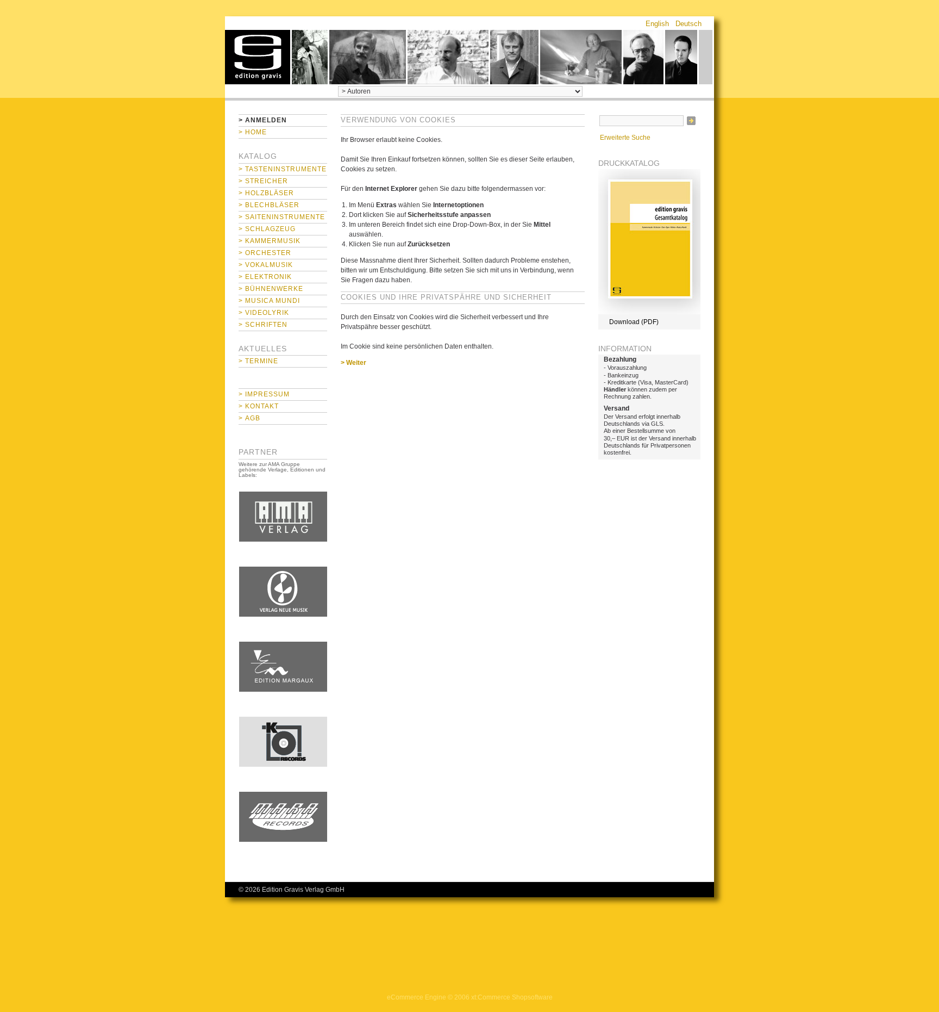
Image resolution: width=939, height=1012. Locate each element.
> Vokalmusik (266, 265)
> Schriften (263, 324)
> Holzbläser (266, 193)
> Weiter (353, 363)
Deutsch (688, 24)
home (257, 57)
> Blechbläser (269, 205)
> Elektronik (265, 277)
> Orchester (265, 253)
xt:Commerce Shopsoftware (512, 997)
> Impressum (264, 394)
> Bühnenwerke (271, 289)
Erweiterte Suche (625, 137)
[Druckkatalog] (649, 312)
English (657, 24)
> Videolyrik (264, 312)
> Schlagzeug (267, 229)
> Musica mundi (269, 301)
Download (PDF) (634, 322)
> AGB (249, 418)
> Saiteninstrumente (282, 217)
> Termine (258, 361)
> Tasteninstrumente (283, 169)
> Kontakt (259, 406)
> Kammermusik (270, 241)
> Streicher (263, 181)
